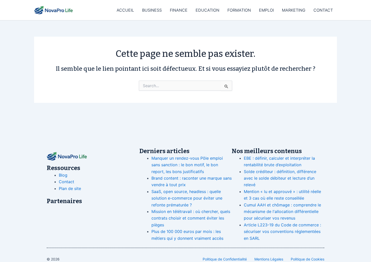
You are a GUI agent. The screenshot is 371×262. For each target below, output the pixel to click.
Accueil (125, 10)
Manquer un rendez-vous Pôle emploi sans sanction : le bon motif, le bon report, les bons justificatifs (187, 165)
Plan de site (70, 188)
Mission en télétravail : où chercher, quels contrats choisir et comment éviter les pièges (190, 218)
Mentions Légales (268, 259)
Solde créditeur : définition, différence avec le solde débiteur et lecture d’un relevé (280, 178)
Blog (63, 175)
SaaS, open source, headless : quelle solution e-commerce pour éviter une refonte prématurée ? (186, 198)
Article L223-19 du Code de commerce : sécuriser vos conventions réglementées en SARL (282, 231)
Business (152, 10)
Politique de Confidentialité (225, 259)
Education (207, 10)
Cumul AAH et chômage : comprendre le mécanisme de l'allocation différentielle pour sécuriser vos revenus (282, 211)
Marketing (293, 10)
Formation (239, 10)
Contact (323, 10)
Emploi (266, 10)
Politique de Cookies (307, 259)
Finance (179, 10)
